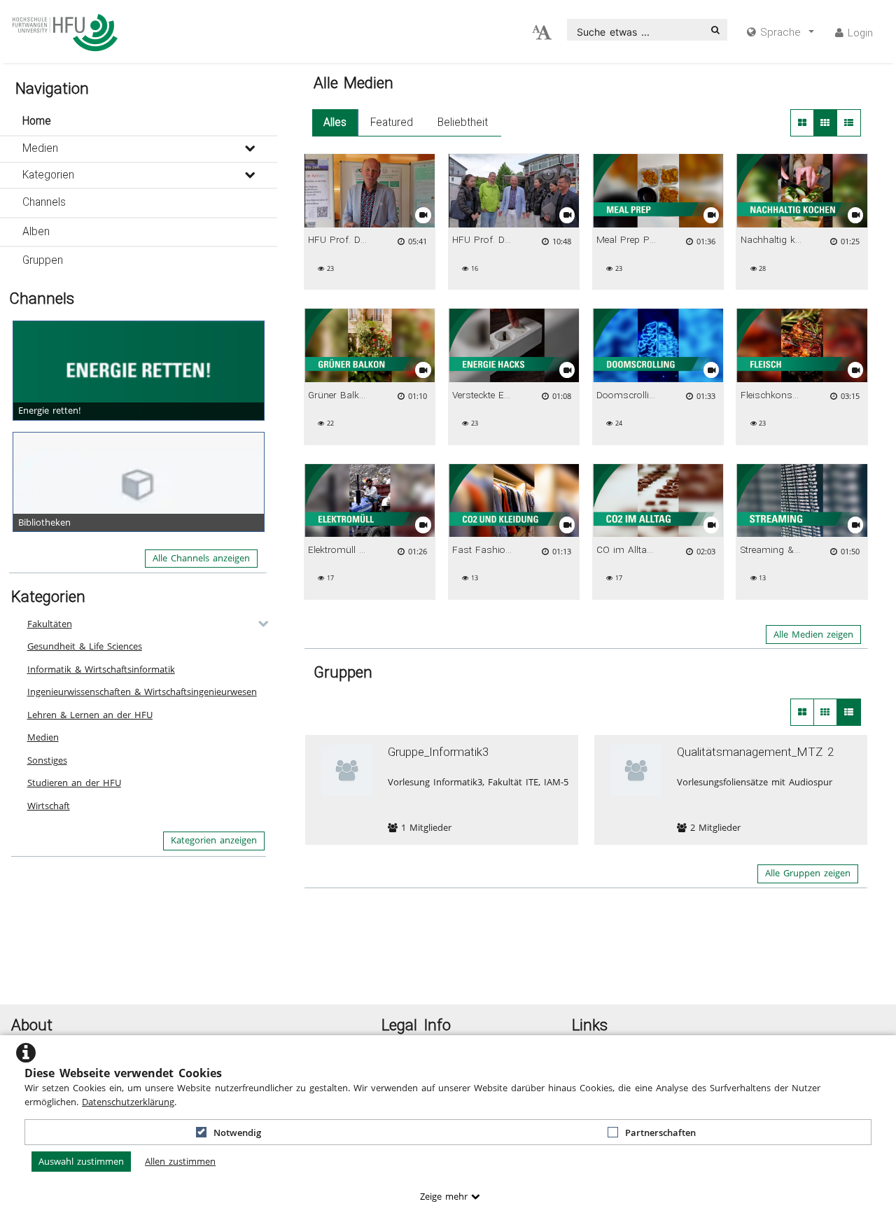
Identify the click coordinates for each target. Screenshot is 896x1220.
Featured (391, 122)
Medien (40, 148)
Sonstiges (47, 760)
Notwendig (237, 1132)
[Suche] (715, 30)
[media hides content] (249, 149)
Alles (334, 122)
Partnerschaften (660, 1132)
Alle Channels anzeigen (201, 558)
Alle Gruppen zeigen (807, 873)
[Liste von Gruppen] (848, 712)
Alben (36, 231)
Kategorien (48, 175)
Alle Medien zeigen (813, 634)
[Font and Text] (542, 32)
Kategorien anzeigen (214, 840)
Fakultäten (49, 623)
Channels (44, 202)
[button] (138, 122)
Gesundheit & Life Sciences (84, 646)
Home (36, 121)
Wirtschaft (48, 805)
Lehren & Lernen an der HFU (90, 714)
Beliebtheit (463, 122)
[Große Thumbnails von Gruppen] (802, 712)
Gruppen (42, 260)
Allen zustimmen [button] (180, 1161)
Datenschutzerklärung (128, 1101)
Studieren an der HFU (74, 782)
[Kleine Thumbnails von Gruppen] (825, 712)
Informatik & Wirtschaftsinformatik (101, 669)
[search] (636, 30)
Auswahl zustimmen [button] (81, 1161)
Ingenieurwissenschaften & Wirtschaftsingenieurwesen (142, 691)
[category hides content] (259, 623)
